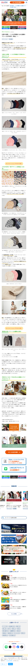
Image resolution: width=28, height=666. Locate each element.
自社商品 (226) (12, 626)
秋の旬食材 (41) (12, 635)
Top (2, 5)
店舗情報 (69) (12, 630)
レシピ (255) (5, 626)
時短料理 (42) (5, 635)
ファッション (5, 39)
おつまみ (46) (17, 633)
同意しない (3, 664)
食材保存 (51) (10, 633)
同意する (10, 664)
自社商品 (11, 39)
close (23, 656)
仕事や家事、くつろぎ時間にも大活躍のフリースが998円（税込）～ (18, 6)
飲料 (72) (14, 628)
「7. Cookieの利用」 (9, 660)
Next (24, 496)
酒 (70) (19, 628)
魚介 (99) (4, 628)
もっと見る (14, 614)
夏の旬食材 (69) (6, 630)
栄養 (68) (4, 633)
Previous (4, 496)
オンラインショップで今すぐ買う (14, 163)
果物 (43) (23, 633)
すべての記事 (6, 5)
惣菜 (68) (18, 630)
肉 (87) (9, 628)
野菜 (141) (18, 626)
